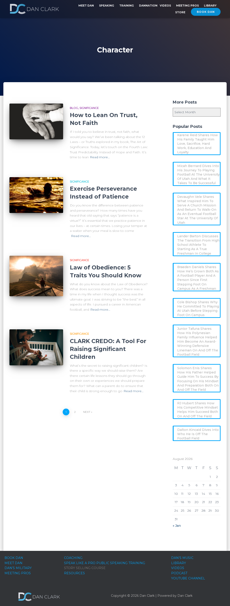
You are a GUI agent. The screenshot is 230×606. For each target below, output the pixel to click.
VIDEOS (177, 568)
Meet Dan (86, 5)
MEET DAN (13, 563)
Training (127, 5)
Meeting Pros (187, 5)
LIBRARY (178, 563)
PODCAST (179, 573)
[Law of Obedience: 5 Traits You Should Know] (36, 276)
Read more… (100, 157)
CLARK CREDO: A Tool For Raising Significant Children (108, 349)
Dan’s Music (182, 558)
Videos (166, 5)
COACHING (73, 558)
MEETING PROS (17, 573)
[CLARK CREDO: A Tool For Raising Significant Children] (36, 347)
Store (180, 12)
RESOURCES (74, 573)
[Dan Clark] (34, 9)
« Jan (177, 526)
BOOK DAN (13, 558)
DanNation (148, 5)
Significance (89, 108)
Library (210, 5)
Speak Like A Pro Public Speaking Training (104, 563)
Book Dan (206, 12)
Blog (74, 108)
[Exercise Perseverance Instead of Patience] (36, 195)
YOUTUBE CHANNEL (188, 578)
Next (86, 412)
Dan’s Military (18, 568)
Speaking (107, 5)
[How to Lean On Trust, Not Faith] (36, 122)
